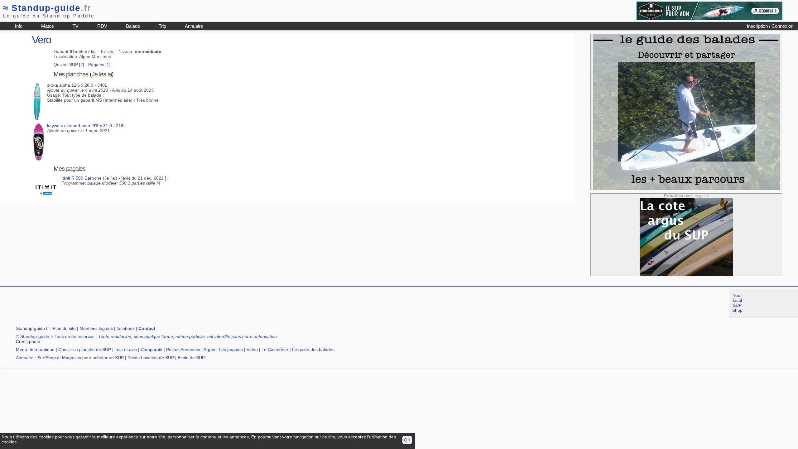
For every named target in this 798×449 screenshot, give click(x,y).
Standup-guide (47, 8)
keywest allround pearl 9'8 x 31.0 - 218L (86, 125)
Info (18, 26)
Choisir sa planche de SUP (84, 349)
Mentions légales (96, 328)
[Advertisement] (113, 304)
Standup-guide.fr (32, 328)
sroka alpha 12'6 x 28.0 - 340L (77, 85)
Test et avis (126, 349)
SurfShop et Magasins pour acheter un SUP (80, 357)
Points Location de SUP (150, 357)
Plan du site (64, 328)
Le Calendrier (275, 349)
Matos (47, 26)
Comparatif (151, 349)
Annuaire (194, 26)
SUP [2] (76, 64)
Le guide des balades (313, 349)
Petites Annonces (183, 349)
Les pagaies (231, 349)
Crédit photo (28, 341)
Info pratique (42, 349)
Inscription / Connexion (770, 26)
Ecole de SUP (191, 357)
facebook (126, 328)
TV (76, 26)
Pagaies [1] (99, 64)
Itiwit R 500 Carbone (81, 178)
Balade (133, 26)
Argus (209, 349)
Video (252, 349)
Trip (162, 26)
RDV (102, 26)
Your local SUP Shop (737, 303)
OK (407, 439)
